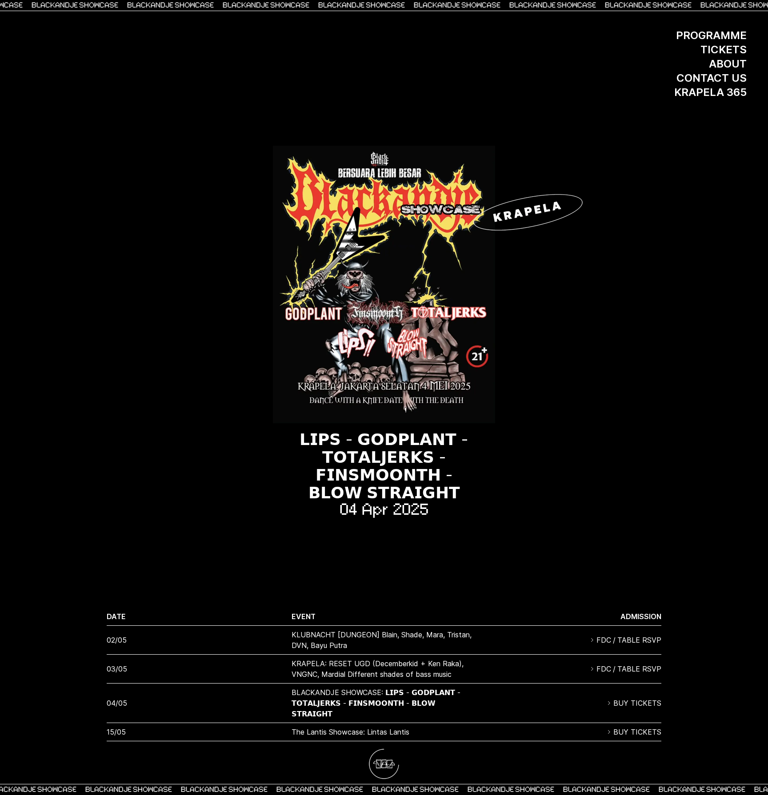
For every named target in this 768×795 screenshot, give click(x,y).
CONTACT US (711, 78)
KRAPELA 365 (710, 92)
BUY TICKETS (637, 703)
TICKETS (723, 49)
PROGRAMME (711, 35)
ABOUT (728, 63)
